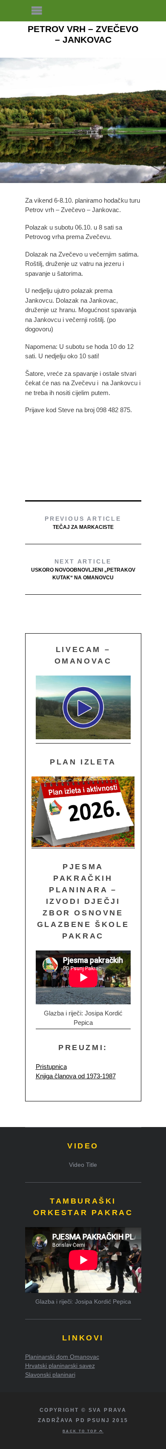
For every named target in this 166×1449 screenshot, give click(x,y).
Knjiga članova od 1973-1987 (76, 1076)
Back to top (81, 1431)
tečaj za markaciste (83, 522)
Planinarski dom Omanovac (62, 1356)
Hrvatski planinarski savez (60, 1365)
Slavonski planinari (50, 1374)
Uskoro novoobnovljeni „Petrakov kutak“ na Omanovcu (83, 569)
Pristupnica (51, 1066)
